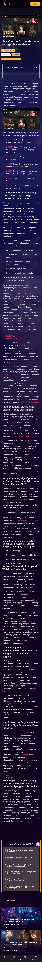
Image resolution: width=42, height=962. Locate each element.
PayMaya (9, 778)
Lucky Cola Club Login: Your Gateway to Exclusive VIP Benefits (20, 943)
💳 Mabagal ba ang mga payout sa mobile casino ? (19, 858)
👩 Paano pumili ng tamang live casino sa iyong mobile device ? (21, 879)
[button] (37, 67)
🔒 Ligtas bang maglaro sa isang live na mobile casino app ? (21, 872)
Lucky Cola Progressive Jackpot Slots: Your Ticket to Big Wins (19, 920)
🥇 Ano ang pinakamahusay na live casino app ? (20, 851)
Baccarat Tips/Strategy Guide (11, 59)
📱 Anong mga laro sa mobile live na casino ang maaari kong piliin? (20, 887)
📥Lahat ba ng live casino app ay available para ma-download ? (19, 865)
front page (5, 960)
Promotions (14, 960)
